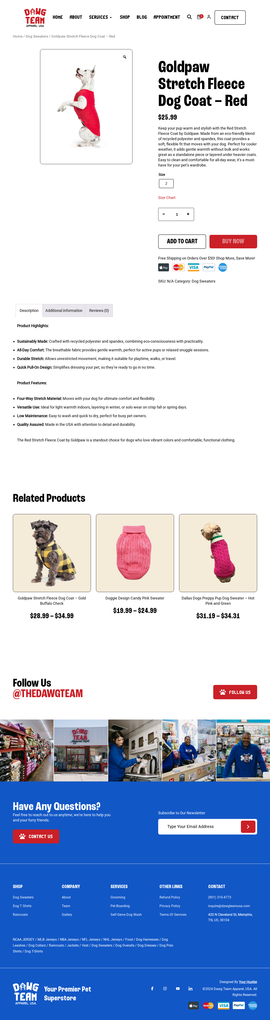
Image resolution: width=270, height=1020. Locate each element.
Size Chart (167, 197)
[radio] (166, 183)
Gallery (67, 915)
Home (18, 36)
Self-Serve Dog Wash (126, 915)
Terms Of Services (172, 915)
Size (162, 175)
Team (66, 906)
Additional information (63, 310)
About (66, 897)
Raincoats (20, 915)
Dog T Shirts (22, 906)
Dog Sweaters (37, 36)
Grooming (118, 897)
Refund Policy (169, 897)
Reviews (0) (99, 310)
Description (29, 310)
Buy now (233, 241)
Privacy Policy (169, 906)
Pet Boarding (120, 906)
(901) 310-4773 (219, 897)
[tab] (29, 310)
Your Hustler (248, 982)
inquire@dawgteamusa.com (229, 906)
